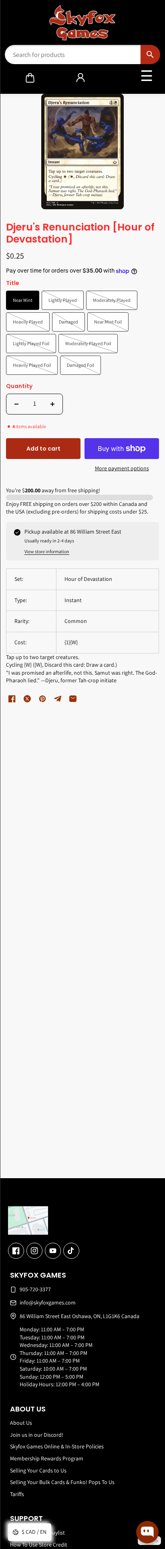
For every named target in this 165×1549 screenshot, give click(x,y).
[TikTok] (71, 1251)
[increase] (52, 404)
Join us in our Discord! (36, 1434)
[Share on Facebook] (12, 699)
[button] (30, 78)
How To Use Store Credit (38, 1544)
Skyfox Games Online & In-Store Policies (57, 1446)
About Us (21, 1422)
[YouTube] (53, 1251)
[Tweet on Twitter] (27, 699)
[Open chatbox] (147, 1532)
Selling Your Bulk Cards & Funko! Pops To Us (62, 1482)
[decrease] (16, 404)
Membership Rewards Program (46, 1458)
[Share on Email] (73, 699)
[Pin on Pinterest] (42, 699)
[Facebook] (16, 1251)
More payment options (122, 468)
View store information (46, 551)
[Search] (150, 54)
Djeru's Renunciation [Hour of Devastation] (80, 233)
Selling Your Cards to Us (38, 1470)
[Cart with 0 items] (30, 78)
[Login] (80, 78)
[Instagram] (34, 1251)
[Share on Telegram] (58, 699)
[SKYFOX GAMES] (82, 23)
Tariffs (17, 1494)
